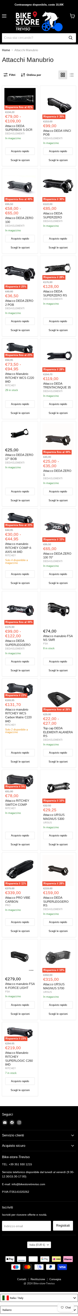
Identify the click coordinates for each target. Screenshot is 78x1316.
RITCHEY (10, 385)
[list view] (71, 74)
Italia (37, 1244)
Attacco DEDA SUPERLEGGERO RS (56, 901)
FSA (45, 643)
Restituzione (38, 1279)
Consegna (55, 1279)
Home (6, 50)
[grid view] (62, 74)
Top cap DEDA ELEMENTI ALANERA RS (58, 732)
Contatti (21, 1279)
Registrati (63, 1225)
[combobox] (39, 1298)
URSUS (47, 822)
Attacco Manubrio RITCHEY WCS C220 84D (19, 377)
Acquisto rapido (20, 151)
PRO (7, 905)
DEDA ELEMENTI (14, 133)
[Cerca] (70, 37)
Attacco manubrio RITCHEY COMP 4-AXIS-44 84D (18, 547)
